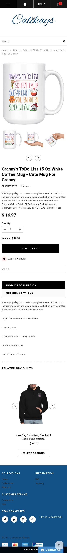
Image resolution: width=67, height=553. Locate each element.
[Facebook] (5, 519)
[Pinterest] (32, 519)
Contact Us (52, 549)
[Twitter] (14, 519)
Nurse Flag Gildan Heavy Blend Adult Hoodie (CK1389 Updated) (33, 437)
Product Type (9, 186)
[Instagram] (23, 519)
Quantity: (6, 223)
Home (5, 50)
